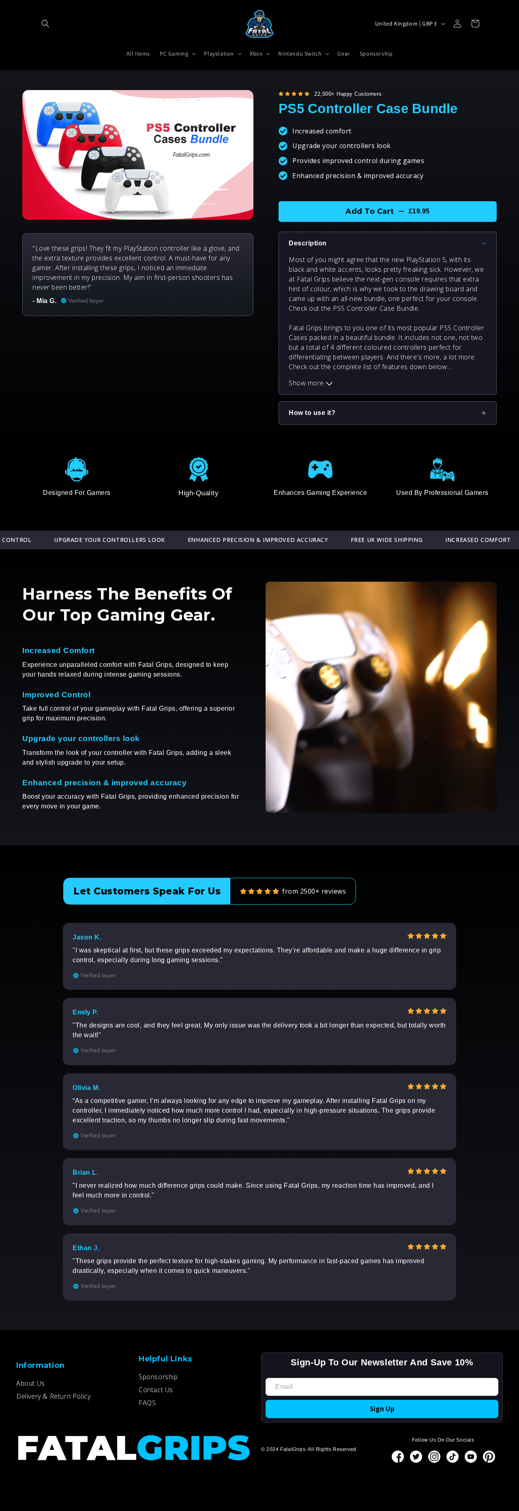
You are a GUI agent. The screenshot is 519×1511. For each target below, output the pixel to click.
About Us (30, 1383)
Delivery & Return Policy (53, 1396)
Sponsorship (158, 1376)
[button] (45, 23)
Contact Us (156, 1389)
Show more (307, 382)
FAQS (147, 1402)
